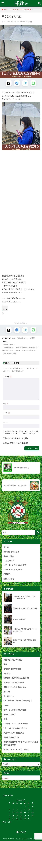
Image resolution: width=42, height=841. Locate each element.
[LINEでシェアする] (33, 83)
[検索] (37, 532)
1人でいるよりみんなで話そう (15, 728)
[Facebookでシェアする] (17, 83)
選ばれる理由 (9, 556)
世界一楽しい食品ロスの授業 (15, 565)
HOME (22, 832)
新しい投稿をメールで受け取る (16, 443)
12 (9, 812)
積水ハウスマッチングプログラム (16, 749)
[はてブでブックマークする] (25, 83)
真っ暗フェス (9, 696)
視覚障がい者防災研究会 (13, 660)
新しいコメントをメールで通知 (16, 438)
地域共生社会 (8, 345)
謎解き (6, 705)
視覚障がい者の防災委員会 (14, 682)
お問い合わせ (9, 579)
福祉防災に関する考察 (12, 669)
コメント (7, 377)
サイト (5, 422)
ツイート (5, 779)
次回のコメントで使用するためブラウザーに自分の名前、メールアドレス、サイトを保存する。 (21, 432)
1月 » (9, 822)
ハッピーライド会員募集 (13, 569)
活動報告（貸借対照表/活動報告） (17, 678)
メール (6, 413)
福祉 (5, 719)
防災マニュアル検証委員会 (14, 733)
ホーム (6, 547)
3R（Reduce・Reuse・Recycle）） (18, 701)
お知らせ (7, 673)
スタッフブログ (10, 714)
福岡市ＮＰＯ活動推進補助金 (15, 687)
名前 (5, 404)
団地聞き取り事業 (10, 353)
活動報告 (7, 574)
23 (25, 816)
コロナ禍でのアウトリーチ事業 (23, 338)
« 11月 (4, 822)
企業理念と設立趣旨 (11, 552)
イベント (7, 692)
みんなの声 (10, 561)
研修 (5, 664)
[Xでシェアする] (9, 83)
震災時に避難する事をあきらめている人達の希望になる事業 (21, 743)
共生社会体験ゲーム (11, 737)
